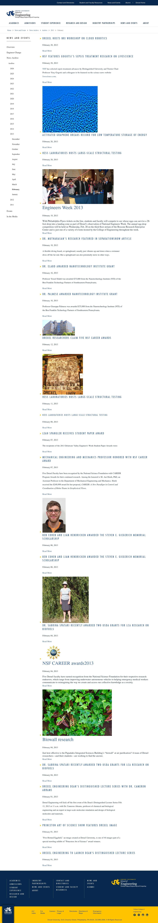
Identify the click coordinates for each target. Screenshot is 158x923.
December (16, 139)
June (13, 169)
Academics (14, 23)
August (14, 159)
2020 (12, 98)
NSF (44, 68)
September (16, 154)
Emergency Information (97, 912)
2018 (12, 108)
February (15, 189)
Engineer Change (14, 52)
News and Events (114, 3)
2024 (12, 78)
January (15, 194)
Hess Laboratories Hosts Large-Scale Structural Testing (82, 153)
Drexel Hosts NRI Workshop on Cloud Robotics (74, 38)
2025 (12, 73)
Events (9, 211)
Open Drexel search (149, 2)
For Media (42, 912)
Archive (44, 30)
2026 (12, 68)
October (15, 149)
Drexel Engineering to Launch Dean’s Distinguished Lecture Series (88, 853)
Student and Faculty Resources (90, 3)
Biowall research (57, 739)
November (16, 144)
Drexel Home (140, 3)
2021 (12, 93)
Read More (47, 50)
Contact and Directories (65, 3)
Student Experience (51, 23)
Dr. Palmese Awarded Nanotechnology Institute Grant (80, 294)
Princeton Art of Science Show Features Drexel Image (79, 825)
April (14, 179)
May (13, 174)
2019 (12, 103)
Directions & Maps (83, 912)
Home (9, 30)
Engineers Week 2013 (62, 207)
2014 (12, 129)
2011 (12, 204)
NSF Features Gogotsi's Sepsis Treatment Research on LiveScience (87, 56)
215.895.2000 (100, 920)
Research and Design (76, 23)
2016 (12, 119)
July (13, 164)
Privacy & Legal (60, 912)
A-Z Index (34, 912)
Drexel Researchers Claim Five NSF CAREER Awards (77, 338)
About (146, 23)
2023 (12, 83)
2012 (12, 199)
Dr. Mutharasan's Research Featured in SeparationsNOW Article (87, 238)
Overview (11, 47)
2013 (52, 30)
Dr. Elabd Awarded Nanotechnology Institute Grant (78, 266)
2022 (12, 88)
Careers (52, 911)
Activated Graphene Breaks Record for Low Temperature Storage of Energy (94, 135)
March (14, 184)
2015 (12, 123)
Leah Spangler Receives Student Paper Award (73, 433)
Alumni (127, 3)
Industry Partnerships (103, 23)
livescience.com (49, 76)
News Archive (34, 30)
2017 (12, 114)
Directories (73, 911)
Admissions (30, 23)
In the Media (12, 216)
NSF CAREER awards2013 (68, 663)
